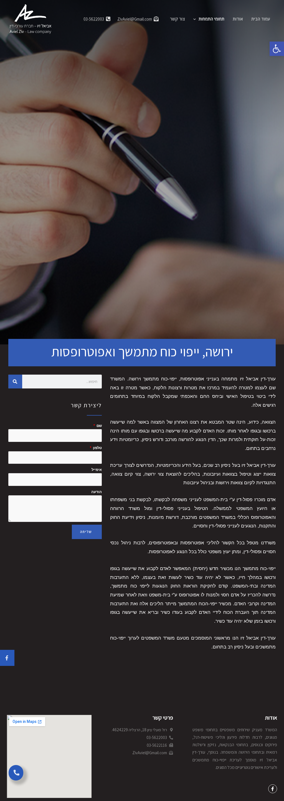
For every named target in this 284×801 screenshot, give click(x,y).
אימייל (97, 470)
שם (98, 426)
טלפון (97, 448)
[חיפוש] (15, 381)
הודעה (96, 492)
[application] (196, 19)
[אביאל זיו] (30, 18)
